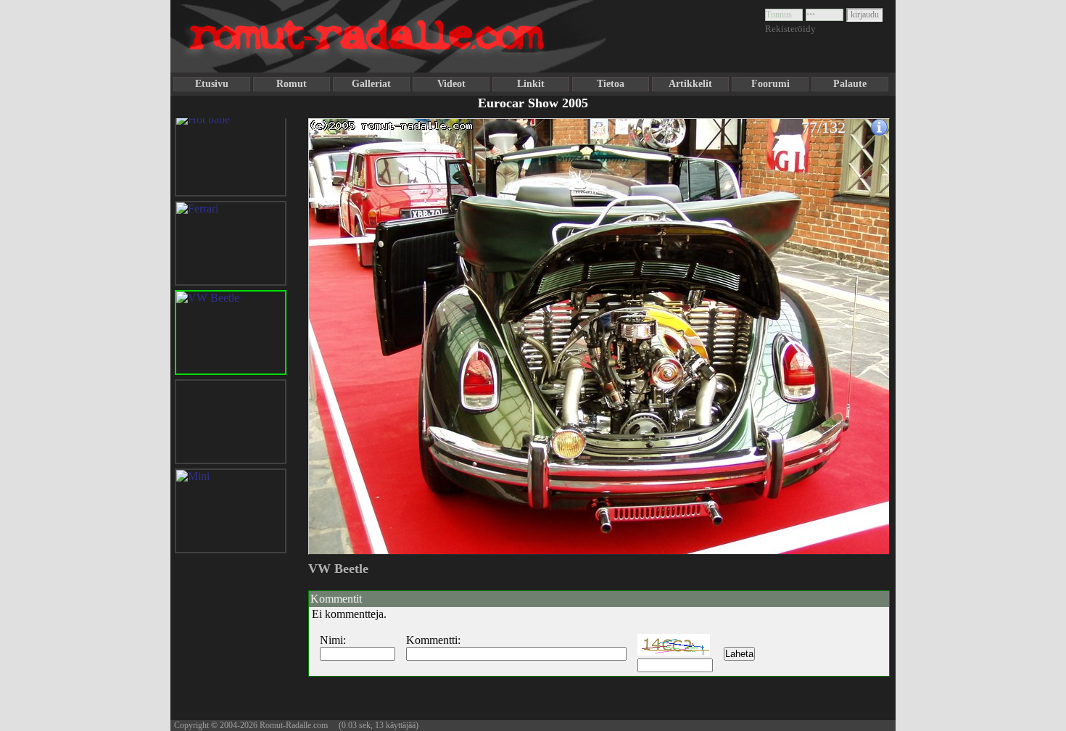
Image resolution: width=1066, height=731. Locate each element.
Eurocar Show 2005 (533, 103)
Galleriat (371, 83)
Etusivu (211, 83)
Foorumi (770, 83)
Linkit (531, 83)
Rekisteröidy (790, 28)
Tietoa (610, 83)
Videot (451, 83)
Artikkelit (690, 83)
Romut (291, 83)
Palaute (850, 83)
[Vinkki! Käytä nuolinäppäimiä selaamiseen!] (337, 328)
